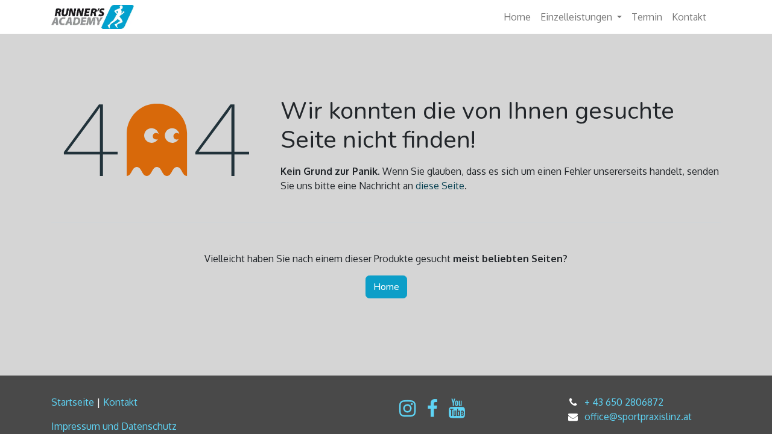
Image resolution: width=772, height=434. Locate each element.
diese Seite (440, 186)
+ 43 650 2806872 (623, 402)
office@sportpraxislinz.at (638, 416)
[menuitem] (517, 17)
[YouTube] (456, 409)
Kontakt (120, 402)
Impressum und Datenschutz (114, 426)
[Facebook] (432, 409)
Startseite (72, 402)
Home (386, 287)
